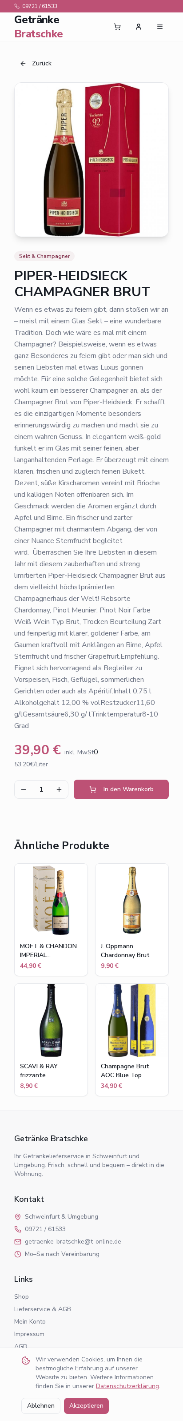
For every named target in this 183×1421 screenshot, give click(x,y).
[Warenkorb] (117, 27)
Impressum (29, 1334)
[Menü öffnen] (160, 27)
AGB (20, 1346)
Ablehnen (41, 1405)
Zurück (42, 63)
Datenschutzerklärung (127, 1386)
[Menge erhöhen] (59, 789)
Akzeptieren (86, 1405)
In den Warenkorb (128, 789)
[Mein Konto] (138, 27)
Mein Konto (30, 1321)
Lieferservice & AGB (42, 1309)
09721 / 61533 (39, 6)
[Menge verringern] (23, 789)
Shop (21, 1296)
